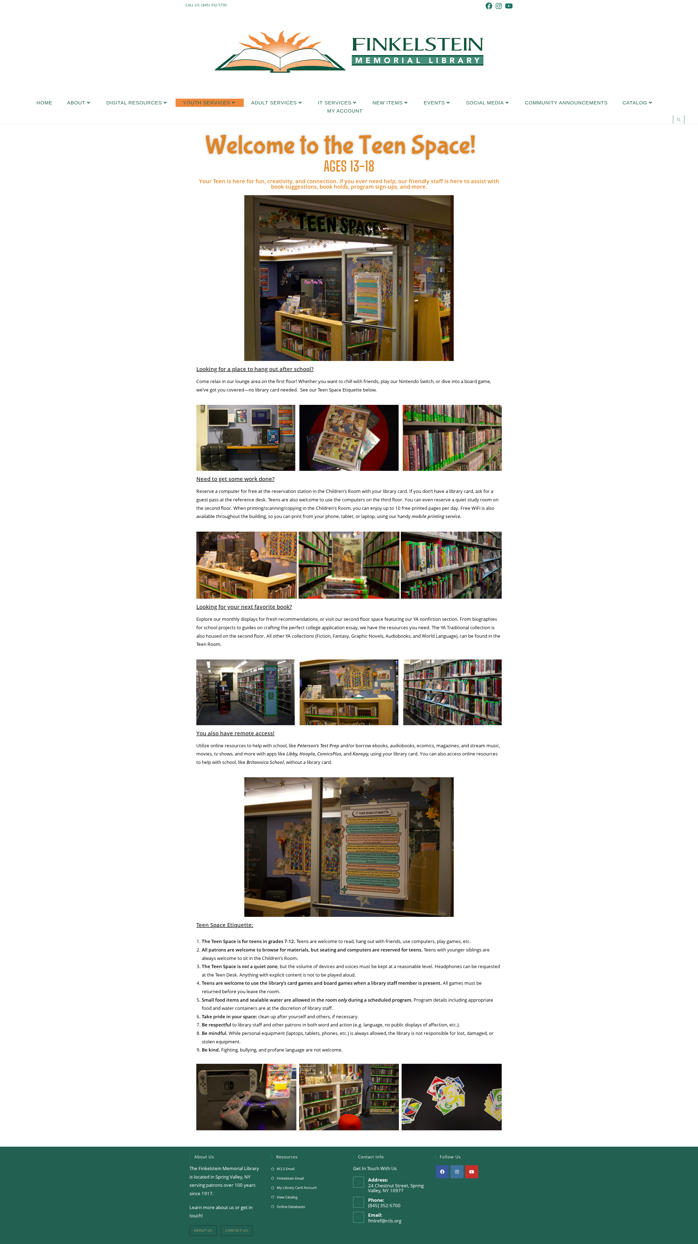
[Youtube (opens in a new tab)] (508, 5)
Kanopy (360, 754)
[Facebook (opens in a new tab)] (489, 5)
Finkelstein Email (290, 1178)
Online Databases (291, 1206)
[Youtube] (471, 1171)
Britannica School (265, 762)
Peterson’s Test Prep (318, 745)
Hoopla (307, 754)
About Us (203, 1230)
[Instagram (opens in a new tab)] (498, 5)
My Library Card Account (297, 1187)
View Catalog (287, 1197)
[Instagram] (457, 1171)
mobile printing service (436, 516)
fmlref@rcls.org (384, 1221)
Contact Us (236, 1230)
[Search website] (678, 120)
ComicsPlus (329, 754)
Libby (291, 754)
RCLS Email (285, 1168)
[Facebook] (442, 1171)
